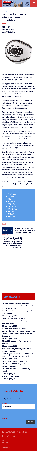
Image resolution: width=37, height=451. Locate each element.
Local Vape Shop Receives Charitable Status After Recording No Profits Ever (18, 355)
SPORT (4, 224)
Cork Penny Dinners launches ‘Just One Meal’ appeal (18, 312)
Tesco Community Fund (12, 376)
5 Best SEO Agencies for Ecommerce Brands (16, 342)
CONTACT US (6, 447)
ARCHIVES (5, 442)
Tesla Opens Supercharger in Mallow (17, 348)
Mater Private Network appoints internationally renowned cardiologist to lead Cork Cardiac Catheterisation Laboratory (18, 332)
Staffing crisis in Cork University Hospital (16, 370)
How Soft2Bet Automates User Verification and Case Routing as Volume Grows (16, 321)
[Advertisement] (18, 271)
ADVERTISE (5, 445)
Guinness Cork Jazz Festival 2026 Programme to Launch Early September (18, 304)
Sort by (4, 403)
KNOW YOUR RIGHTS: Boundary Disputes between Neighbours (15, 362)
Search (4, 418)
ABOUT (4, 440)
